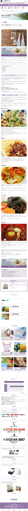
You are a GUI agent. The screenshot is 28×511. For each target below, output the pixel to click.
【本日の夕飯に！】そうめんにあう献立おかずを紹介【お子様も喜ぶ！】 (10, 275)
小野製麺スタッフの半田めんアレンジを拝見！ (7, 66)
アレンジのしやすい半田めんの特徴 (5, 65)
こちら (3, 247)
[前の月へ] (16, 380)
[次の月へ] (22, 380)
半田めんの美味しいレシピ (4, 256)
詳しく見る (13, 406)
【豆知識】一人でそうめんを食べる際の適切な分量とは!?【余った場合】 (10, 271)
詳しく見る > (12, 287)
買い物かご (25, 1)
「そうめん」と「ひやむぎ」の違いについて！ (7, 273)
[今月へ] (19, 380)
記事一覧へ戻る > (14, 294)
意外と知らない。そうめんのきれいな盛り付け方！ (8, 274)
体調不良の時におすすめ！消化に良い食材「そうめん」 (8, 276)
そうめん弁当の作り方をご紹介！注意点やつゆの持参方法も (9, 272)
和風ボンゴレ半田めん (4, 67)
